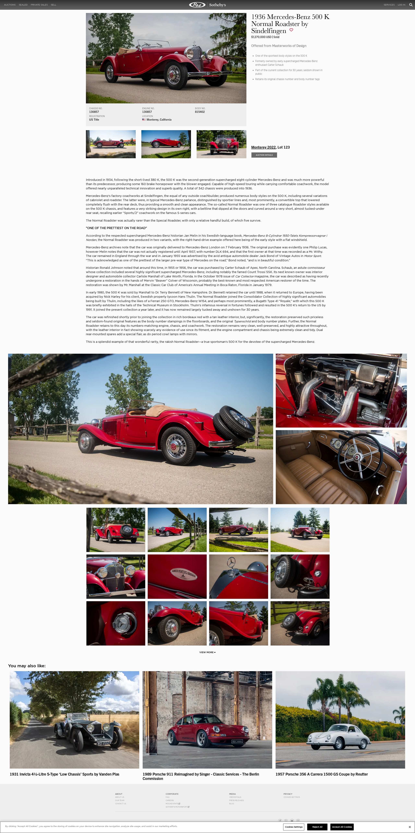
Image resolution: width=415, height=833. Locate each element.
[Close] (409, 827)
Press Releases (236, 800)
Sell (53, 5)
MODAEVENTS (172, 804)
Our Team (119, 800)
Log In (401, 5)
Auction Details (264, 155)
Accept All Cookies (342, 827)
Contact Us (120, 804)
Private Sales (39, 5)
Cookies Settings (292, 797)
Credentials (235, 797)
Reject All (317, 827)
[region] (207, 827)
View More (206, 652)
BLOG (231, 804)
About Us (119, 797)
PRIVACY (288, 794)
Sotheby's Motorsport (177, 807)
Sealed (23, 5)
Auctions (10, 5)
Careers (170, 800)
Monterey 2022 (263, 147)
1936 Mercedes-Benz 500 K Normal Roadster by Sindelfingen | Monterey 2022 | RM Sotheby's (207, 5)
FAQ (167, 797)
